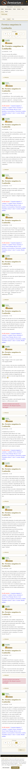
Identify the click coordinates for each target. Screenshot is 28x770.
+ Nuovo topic (4, 14)
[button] (5, 33)
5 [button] (9, 36)
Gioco (6, 11)
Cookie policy (19, 764)
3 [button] (19, 33)
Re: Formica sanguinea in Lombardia (12, 47)
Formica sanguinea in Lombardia (11, 26)
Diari (23, 9)
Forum (2, 11)
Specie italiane (8, 9)
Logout (8, 19)
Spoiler (6, 77)
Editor (4, 19)
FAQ (13, 19)
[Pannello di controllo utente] (1, 19)
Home (2, 9)
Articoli (18, 9)
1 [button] (13, 33)
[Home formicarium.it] (14, 3)
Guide (14, 9)
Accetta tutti (15, 767)
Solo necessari (6, 767)
